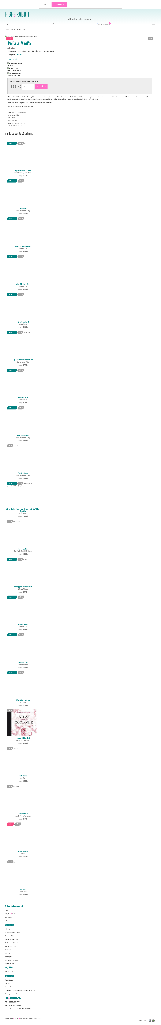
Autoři (6, 921)
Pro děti (13, 29)
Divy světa (23, 889)
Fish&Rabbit (22, 51)
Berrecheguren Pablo (23, 362)
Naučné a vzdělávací (11, 943)
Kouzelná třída (22, 662)
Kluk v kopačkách (23, 549)
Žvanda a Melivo (23, 473)
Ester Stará (19, 211)
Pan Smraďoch (22, 624)
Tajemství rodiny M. (23, 322)
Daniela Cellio (23, 891)
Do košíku (41, 86)
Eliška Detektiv (23, 397)
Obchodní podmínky (11, 987)
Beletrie (7, 929)
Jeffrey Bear (11, 48)
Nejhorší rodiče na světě (23, 246)
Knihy (7, 29)
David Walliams (18, 173)
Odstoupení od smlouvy (12, 994)
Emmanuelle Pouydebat (22, 740)
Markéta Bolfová (19, 551)
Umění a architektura (11, 960)
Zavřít (46, 4)
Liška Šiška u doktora (23, 700)
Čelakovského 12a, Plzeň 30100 (18, 1009)
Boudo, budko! (23, 776)
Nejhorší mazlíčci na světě (23, 170)
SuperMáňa (22, 208)
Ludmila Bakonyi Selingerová (23, 816)
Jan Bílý (23, 854)
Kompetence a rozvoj (11, 939)
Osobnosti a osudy (10, 946)
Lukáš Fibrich (28, 551)
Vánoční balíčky (9, 963)
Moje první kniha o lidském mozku (22, 359)
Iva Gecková (23, 702)
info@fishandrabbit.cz (14, 1005)
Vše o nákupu (9, 980)
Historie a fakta (10, 936)
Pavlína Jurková (23, 324)
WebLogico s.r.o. (35, 1018)
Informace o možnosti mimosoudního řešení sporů (20, 990)
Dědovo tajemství (23, 851)
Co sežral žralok (23, 813)
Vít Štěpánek (23, 513)
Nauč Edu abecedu (23, 435)
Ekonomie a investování (12, 932)
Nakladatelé (8, 917)
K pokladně (59, 4)
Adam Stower (27, 173)
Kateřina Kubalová (23, 589)
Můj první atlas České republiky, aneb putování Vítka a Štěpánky (23, 510)
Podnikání (8, 950)
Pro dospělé (8, 957)
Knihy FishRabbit (10, 914)
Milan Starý (26, 211)
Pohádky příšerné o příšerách (23, 586)
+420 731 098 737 (12, 1002)
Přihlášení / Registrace (12, 972)
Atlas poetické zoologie (23, 738)
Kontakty (7, 983)
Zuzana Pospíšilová (23, 664)
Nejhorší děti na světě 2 (22, 284)
